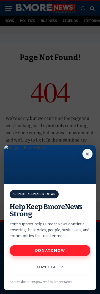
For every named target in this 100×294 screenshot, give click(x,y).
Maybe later (50, 266)
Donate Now (50, 250)
